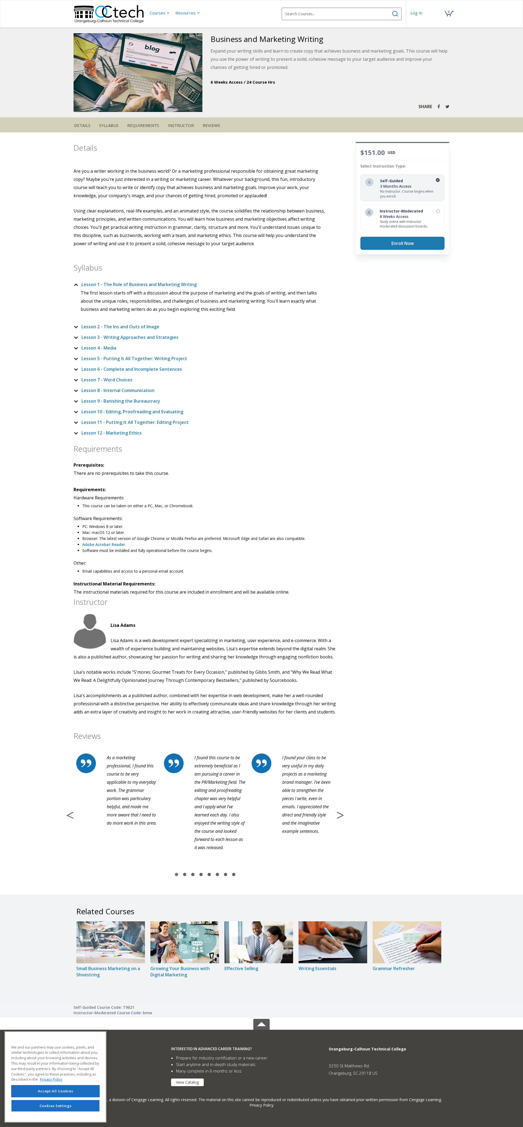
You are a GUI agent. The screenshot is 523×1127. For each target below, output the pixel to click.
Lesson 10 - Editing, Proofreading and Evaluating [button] (132, 412)
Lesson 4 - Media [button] (98, 348)
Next (340, 815)
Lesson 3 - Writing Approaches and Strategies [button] (129, 337)
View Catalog (187, 1082)
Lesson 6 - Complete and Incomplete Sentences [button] (131, 369)
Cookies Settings (55, 1105)
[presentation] (160, 12)
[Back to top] (261, 1023)
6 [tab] (217, 874)
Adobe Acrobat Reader (103, 544)
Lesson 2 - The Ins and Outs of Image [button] (120, 327)
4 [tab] (201, 874)
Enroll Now (402, 243)
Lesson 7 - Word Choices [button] (106, 380)
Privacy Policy (261, 1105)
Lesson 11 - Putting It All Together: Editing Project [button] (134, 422)
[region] (55, 1077)
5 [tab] (209, 874)
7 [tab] (225, 874)
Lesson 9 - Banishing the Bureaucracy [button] (120, 401)
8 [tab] (233, 874)
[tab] (201, 284)
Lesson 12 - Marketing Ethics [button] (111, 433)
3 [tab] (193, 874)
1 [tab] (176, 874)
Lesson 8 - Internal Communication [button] (117, 390)
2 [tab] (184, 874)
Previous (70, 815)
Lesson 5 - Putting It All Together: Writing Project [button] (134, 359)
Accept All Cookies (55, 1091)
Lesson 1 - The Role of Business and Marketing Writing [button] (139, 284)
